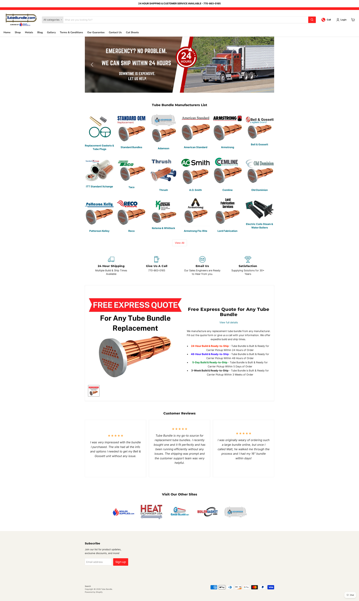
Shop (18, 32)
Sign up (120, 562)
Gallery (51, 32)
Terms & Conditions (71, 32)
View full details (228, 322)
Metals (29, 32)
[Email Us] (202, 266)
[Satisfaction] (248, 266)
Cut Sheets (132, 32)
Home (7, 32)
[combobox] (185, 20)
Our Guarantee (96, 32)
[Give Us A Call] (157, 266)
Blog (40, 32)
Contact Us (115, 32)
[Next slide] (266, 64)
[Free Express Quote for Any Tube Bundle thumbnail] (93, 390)
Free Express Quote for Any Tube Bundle (228, 312)
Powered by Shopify (94, 592)
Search (88, 586)
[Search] (312, 20)
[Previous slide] (92, 64)
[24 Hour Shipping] (111, 266)
